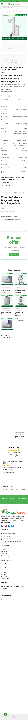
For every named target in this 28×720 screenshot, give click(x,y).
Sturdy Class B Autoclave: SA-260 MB (7, 336)
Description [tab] (6, 192)
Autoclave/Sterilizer (6, 287)
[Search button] (25, 8)
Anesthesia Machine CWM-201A (20, 291)
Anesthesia (17, 287)
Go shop (25, 1)
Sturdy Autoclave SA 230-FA (6, 291)
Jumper (14, 490)
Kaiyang (23, 490)
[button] (1, 1)
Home (3, 11)
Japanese (4, 490)
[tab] (6, 192)
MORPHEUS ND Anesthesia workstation (19, 314)
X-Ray (20, 11)
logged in (10, 219)
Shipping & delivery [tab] (18, 192)
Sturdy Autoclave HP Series (20, 437)
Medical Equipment (12, 11)
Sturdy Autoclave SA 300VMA (6, 313)
